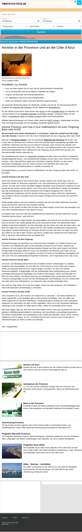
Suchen (41, 32)
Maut (22, 116)
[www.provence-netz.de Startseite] (14, 4)
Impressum (5, 517)
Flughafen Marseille (28, 114)
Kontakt (15, 517)
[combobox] (41, 14)
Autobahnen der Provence (35, 384)
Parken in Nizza (34, 116)
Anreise (4, 19)
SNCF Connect (53, 120)
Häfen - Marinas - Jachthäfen (37, 464)
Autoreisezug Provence (13, 422)
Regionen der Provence (22, 107)
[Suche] (75, 1)
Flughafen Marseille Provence (16, 434)
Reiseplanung (54, 107)
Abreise (44, 19)
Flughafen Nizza (58, 111)
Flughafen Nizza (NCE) (34, 445)
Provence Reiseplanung (10, 41)
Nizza (42, 111)
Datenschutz (25, 517)
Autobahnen (14, 116)
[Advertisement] (41, 346)
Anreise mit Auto (31, 365)
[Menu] (79, 2)
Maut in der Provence (33, 403)
